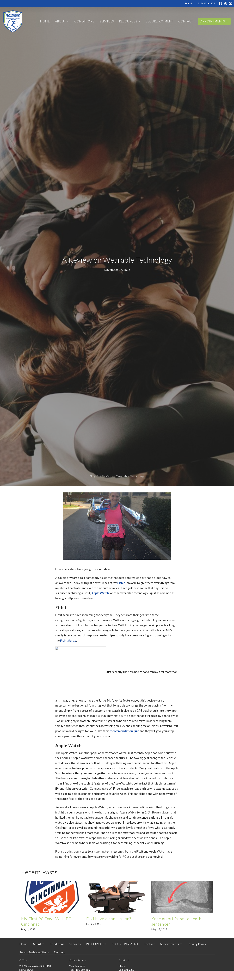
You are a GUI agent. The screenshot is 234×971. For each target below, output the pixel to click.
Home (45, 21)
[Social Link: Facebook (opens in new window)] (220, 3)
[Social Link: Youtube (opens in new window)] (230, 3)
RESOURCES (128, 21)
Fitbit (121, 583)
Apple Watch (100, 593)
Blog (92, 476)
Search (189, 3)
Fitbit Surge (68, 640)
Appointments (212, 21)
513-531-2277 (206, 3)
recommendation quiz (124, 731)
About (60, 21)
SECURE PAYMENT (159, 21)
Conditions (84, 21)
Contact (185, 21)
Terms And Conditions (34, 952)
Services (107, 21)
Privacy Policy (197, 944)
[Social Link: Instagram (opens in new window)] (225, 3)
